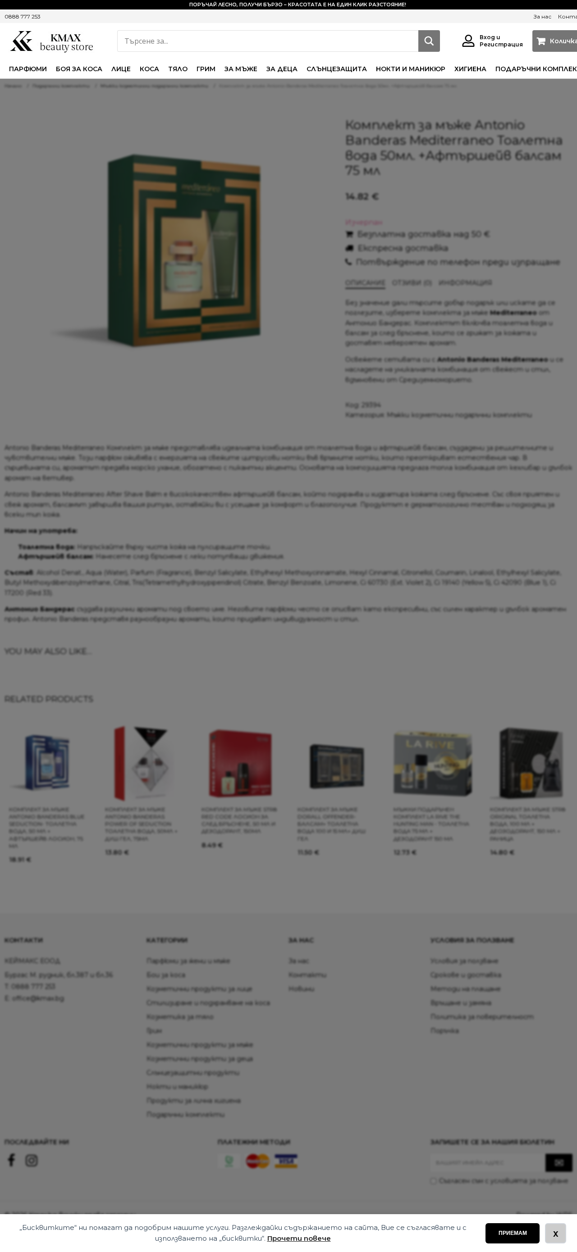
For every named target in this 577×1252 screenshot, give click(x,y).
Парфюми (28, 69)
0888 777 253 (23, 16)
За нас (542, 16)
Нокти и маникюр (410, 69)
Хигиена (470, 69)
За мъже (240, 69)
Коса (149, 69)
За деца (282, 69)
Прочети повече (299, 1238)
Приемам (513, 1233)
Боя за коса (79, 69)
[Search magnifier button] (429, 41)
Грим (206, 69)
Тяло (178, 69)
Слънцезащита (337, 69)
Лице (121, 69)
